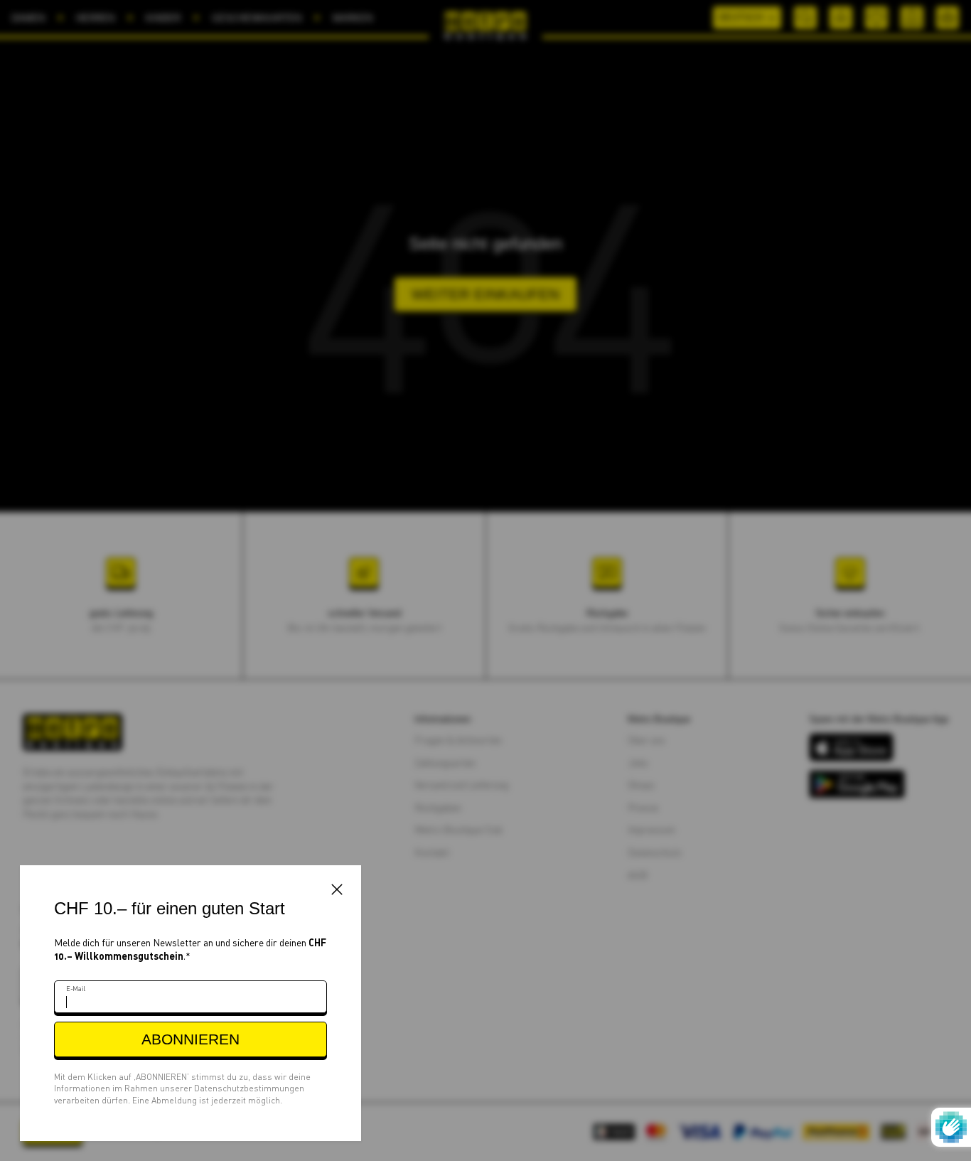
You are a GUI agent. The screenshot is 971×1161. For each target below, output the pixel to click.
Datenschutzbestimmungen (249, 1088)
